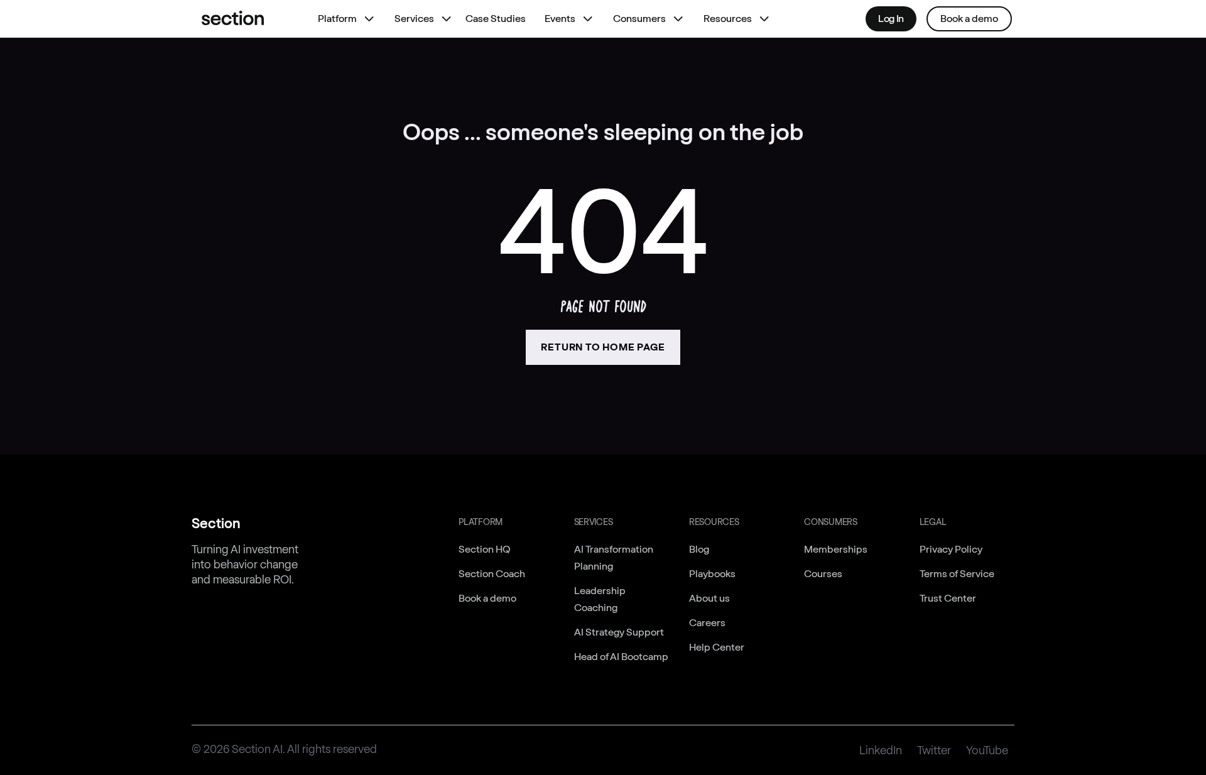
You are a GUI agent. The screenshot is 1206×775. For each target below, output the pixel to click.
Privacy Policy (951, 549)
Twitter (934, 750)
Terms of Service (957, 574)
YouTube (987, 750)
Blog (699, 549)
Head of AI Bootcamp (621, 657)
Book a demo (969, 18)
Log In (891, 18)
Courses (823, 574)
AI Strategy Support (619, 632)
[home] (232, 18)
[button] (343, 19)
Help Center (716, 647)
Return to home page (603, 347)
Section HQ (485, 549)
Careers (707, 623)
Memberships (835, 549)
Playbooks (712, 574)
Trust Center (948, 598)
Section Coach (492, 574)
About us (709, 598)
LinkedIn (880, 750)
